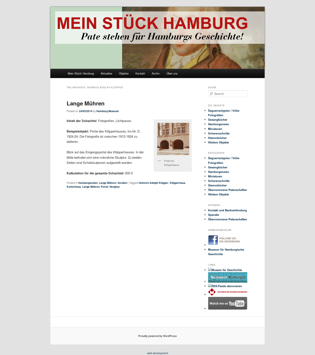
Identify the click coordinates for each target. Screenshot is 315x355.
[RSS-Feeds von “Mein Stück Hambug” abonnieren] (225, 286)
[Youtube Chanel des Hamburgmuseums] (227, 308)
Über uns (172, 73)
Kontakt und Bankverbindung (227, 210)
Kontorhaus (74, 187)
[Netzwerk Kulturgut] (227, 281)
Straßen (122, 183)
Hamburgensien (88, 183)
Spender (213, 215)
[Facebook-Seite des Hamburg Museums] (227, 245)
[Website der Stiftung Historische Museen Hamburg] (227, 295)
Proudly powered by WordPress (157, 336)
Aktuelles (106, 73)
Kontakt (140, 73)
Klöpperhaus (177, 183)
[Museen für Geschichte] (225, 270)
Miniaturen (215, 129)
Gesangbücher (217, 119)
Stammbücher (217, 138)
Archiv (156, 73)
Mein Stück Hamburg (81, 73)
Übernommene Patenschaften (227, 190)
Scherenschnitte (219, 133)
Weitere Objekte (218, 142)
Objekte (124, 73)
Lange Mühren (86, 103)
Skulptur (115, 187)
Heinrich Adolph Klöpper (153, 183)
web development (157, 353)
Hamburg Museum (107, 111)
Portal (104, 187)
